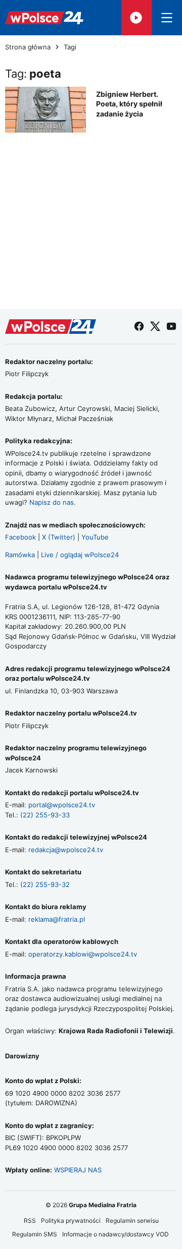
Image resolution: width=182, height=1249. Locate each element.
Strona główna (28, 47)
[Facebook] (139, 326)
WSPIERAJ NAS (78, 1170)
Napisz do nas (51, 502)
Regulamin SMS (34, 1234)
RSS (30, 1220)
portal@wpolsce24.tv (61, 805)
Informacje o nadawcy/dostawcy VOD (116, 1234)
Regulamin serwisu (132, 1220)
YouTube (95, 537)
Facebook (20, 537)
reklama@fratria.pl (56, 919)
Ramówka (20, 555)
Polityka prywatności (71, 1220)
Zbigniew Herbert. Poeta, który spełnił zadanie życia (129, 104)
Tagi (70, 47)
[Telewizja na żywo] (136, 17)
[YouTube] (171, 326)
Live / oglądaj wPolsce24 (80, 555)
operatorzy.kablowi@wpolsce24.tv (82, 954)
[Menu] (167, 17)
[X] (155, 326)
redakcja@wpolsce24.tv (65, 850)
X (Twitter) (58, 537)
